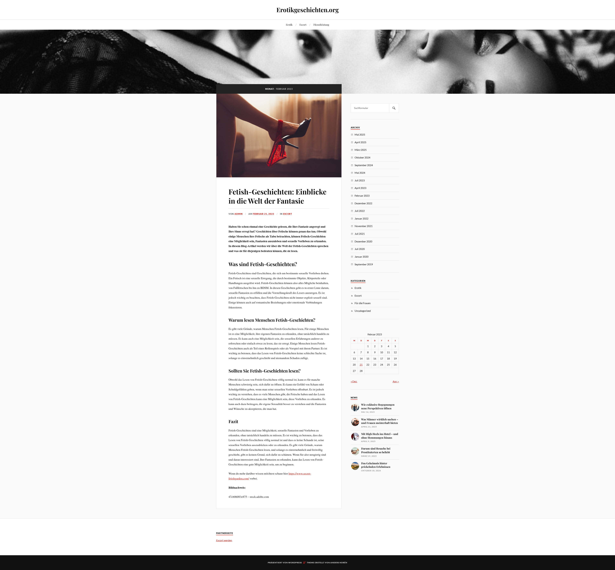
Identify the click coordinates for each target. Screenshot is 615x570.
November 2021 (364, 225)
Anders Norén (338, 562)
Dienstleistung (321, 24)
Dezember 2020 (363, 241)
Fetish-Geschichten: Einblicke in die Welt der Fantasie (277, 196)
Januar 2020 (361, 256)
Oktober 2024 (362, 157)
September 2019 (364, 264)
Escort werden (224, 540)
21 (361, 364)
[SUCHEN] (394, 108)
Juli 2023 (360, 180)
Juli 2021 (360, 233)
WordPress (295, 562)
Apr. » (396, 381)
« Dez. (354, 381)
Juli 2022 (360, 210)
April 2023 (360, 187)
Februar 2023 (362, 195)
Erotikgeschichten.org (307, 10)
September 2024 (364, 165)
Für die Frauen (363, 303)
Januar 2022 (361, 218)
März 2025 (361, 149)
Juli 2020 (360, 248)
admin (238, 214)
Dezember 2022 (363, 203)
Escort (302, 24)
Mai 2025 (360, 134)
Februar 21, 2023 (263, 214)
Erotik (289, 24)
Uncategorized (363, 310)
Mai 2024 (360, 172)
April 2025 (360, 142)
